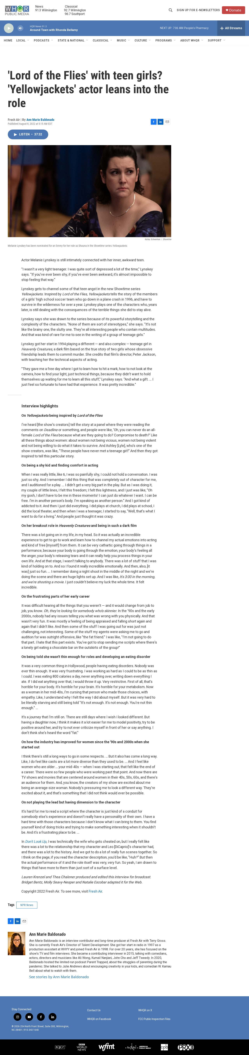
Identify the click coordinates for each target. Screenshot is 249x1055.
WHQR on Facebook (99, 1019)
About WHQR (190, 40)
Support (215, 40)
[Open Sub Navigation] (28, 40)
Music (121, 40)
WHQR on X (145, 1010)
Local (20, 40)
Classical (101, 40)
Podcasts (41, 40)
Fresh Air (95, 891)
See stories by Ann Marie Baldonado (59, 976)
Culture (141, 40)
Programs (163, 40)
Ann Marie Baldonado (40, 120)
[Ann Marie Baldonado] (16, 943)
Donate (235, 10)
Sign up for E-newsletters (198, 10)
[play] (9, 28)
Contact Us (94, 1010)
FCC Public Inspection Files (154, 1019)
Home (8, 40)
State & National (71, 40)
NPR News (26, 905)
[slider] (26, 28)
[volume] (20, 28)
